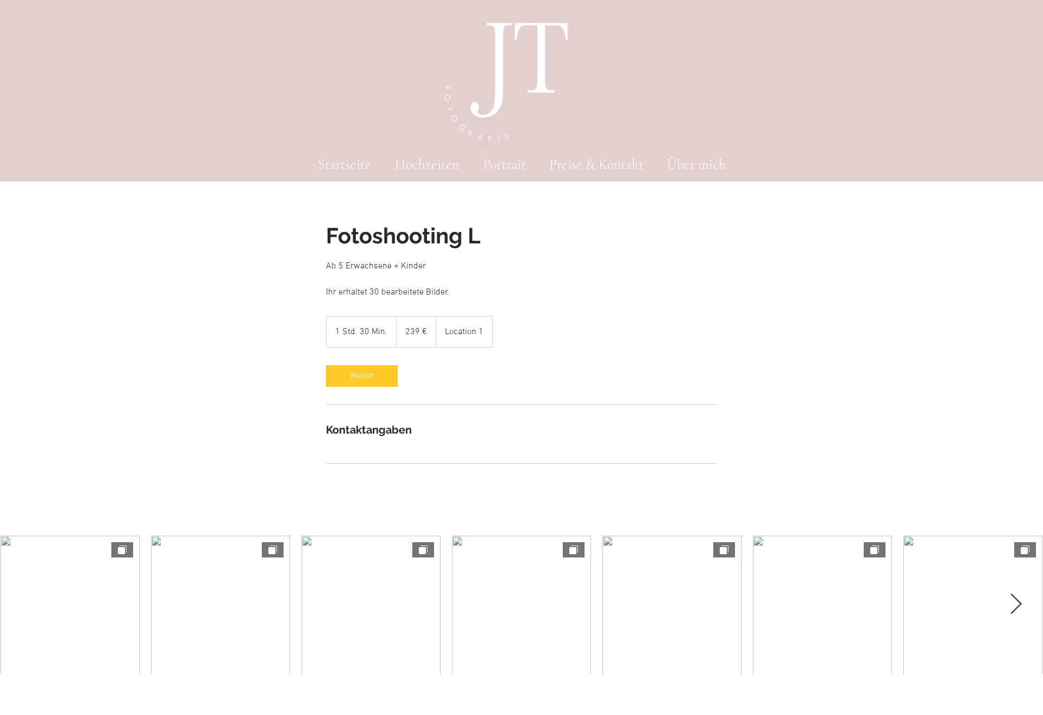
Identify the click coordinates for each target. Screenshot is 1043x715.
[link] (362, 376)
